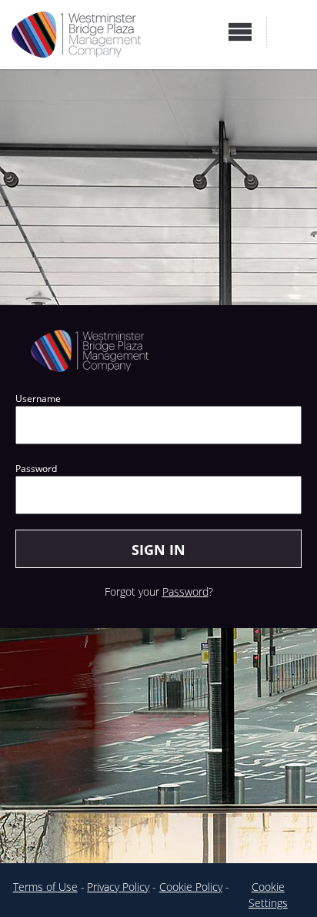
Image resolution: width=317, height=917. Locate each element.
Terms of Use (45, 886)
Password (36, 468)
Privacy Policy (118, 886)
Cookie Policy (190, 886)
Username (38, 398)
